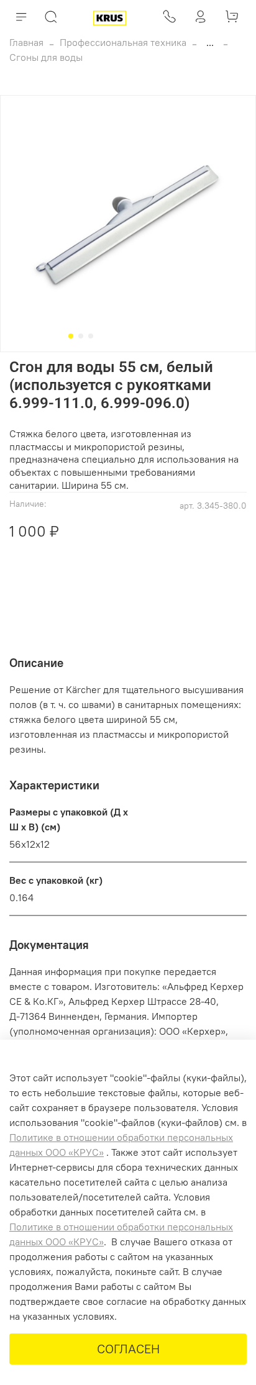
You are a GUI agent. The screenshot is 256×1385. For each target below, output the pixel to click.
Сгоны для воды (46, 57)
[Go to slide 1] (70, 336)
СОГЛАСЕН (128, 1348)
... (210, 42)
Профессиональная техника (123, 42)
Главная (26, 42)
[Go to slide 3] (90, 336)
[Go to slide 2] (80, 336)
